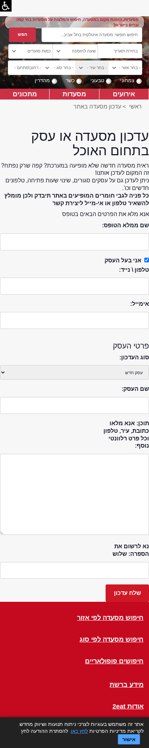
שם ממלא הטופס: (125, 225)
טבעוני (97, 80)
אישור (129, 739)
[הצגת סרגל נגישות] (6, 6)
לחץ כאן (79, 731)
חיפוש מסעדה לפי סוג (112, 639)
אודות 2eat (128, 706)
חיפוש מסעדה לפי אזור (110, 617)
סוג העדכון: (134, 357)
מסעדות (74, 94)
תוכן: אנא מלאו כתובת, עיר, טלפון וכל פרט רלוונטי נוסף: (126, 434)
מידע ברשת (127, 684)
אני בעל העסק (123, 260)
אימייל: (139, 304)
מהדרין (42, 80)
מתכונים (25, 94)
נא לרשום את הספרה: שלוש (130, 550)
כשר (70, 80)
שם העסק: (135, 389)
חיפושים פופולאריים (114, 661)
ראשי (135, 106)
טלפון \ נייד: (134, 270)
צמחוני (127, 80)
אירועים (124, 94)
